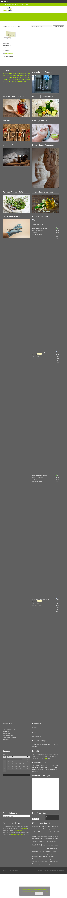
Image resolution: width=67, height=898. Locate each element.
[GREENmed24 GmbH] (6, 9)
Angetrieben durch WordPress (41, 870)
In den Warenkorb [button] (8, 56)
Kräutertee (47, 848)
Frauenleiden (51, 836)
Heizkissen (35, 841)
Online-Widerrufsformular (9, 737)
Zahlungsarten (6, 739)
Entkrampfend (35, 834)
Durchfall (56, 832)
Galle (56, 836)
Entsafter (42, 834)
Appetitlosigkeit (39, 829)
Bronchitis (45, 832)
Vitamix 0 (42, 864)
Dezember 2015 (36, 736)
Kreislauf (40, 848)
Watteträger (48, 864)
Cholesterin (51, 832)
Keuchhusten (45, 845)
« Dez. (4, 775)
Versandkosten (9, 53)
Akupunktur (35, 826)
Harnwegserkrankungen (39, 838)
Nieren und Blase (48, 856)
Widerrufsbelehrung (8, 735)
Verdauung (52, 861)
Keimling (37, 844)
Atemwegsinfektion (50, 829)
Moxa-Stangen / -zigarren (48, 854)
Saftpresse (40, 859)
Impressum (6, 731)
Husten (41, 841)
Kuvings (55, 849)
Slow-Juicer (54, 859)
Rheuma (35, 859)
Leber (34, 851)
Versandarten (6, 733)
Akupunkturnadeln (44, 826)
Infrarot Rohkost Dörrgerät (50, 841)
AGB (4, 727)
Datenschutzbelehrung (9, 729)
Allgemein (34, 727)
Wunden (53, 864)
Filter (35, 819)
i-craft (53, 870)
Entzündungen (48, 834)
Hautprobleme (54, 838)
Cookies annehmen (38, 893)
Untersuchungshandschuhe (42, 861)
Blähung (39, 832)
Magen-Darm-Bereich (44, 851)
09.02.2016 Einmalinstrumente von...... (42, 765)
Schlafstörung (47, 859)
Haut (48, 838)
